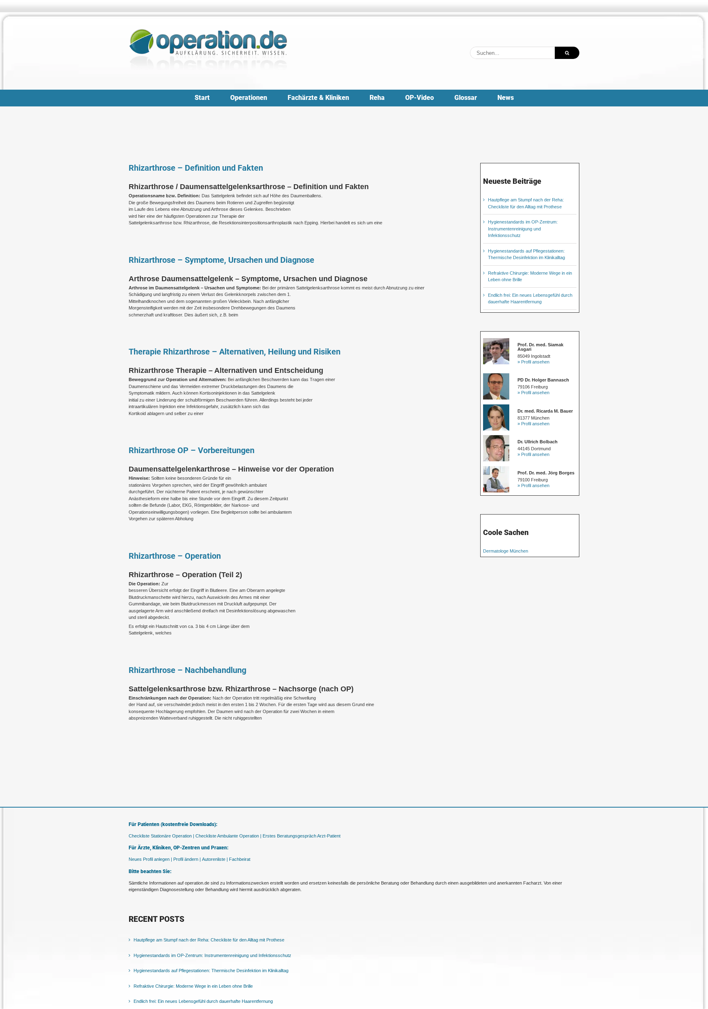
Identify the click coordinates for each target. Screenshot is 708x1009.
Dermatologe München (505, 551)
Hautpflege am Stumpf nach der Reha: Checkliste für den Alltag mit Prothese (209, 939)
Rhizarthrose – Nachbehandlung (187, 670)
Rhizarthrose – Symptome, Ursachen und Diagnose (221, 260)
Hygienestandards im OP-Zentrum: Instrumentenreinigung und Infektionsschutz (523, 228)
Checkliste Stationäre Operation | (161, 835)
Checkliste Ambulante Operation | (228, 835)
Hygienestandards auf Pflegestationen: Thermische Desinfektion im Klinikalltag (211, 970)
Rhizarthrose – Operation (175, 556)
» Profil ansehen (533, 361)
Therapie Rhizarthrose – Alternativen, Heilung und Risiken (234, 352)
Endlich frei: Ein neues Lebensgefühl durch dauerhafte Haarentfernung (203, 1001)
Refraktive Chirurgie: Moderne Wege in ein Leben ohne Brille (193, 986)
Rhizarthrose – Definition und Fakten (196, 168)
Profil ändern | (187, 859)
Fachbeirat (239, 859)
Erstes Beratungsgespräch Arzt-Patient (301, 835)
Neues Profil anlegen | (150, 859)
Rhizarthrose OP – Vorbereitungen (191, 450)
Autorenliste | (215, 859)
